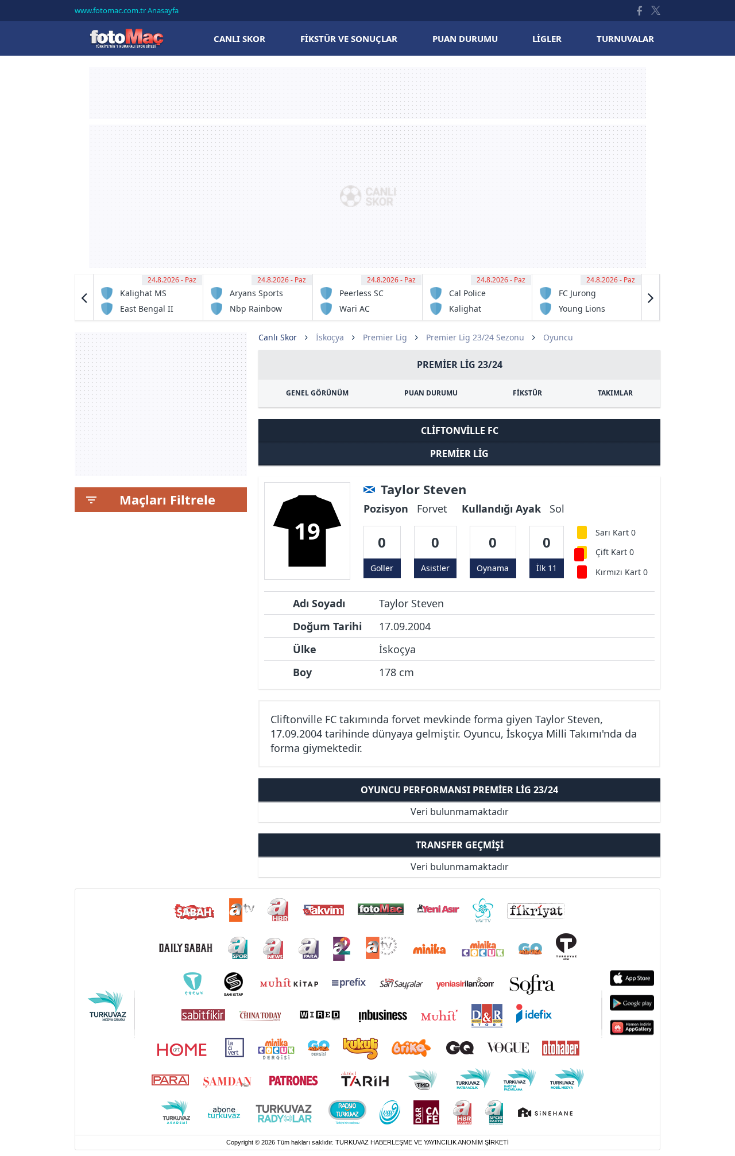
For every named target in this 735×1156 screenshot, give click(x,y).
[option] (148, 297)
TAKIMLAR (615, 393)
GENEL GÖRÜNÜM (317, 393)
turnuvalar (625, 38)
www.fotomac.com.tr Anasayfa (127, 10)
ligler (547, 38)
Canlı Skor (126, 38)
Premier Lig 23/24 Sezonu (475, 337)
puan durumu (465, 38)
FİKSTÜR (527, 393)
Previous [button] (84, 297)
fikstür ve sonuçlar (348, 38)
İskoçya (330, 337)
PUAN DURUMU (431, 393)
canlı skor (239, 38)
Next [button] (650, 297)
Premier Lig (385, 337)
